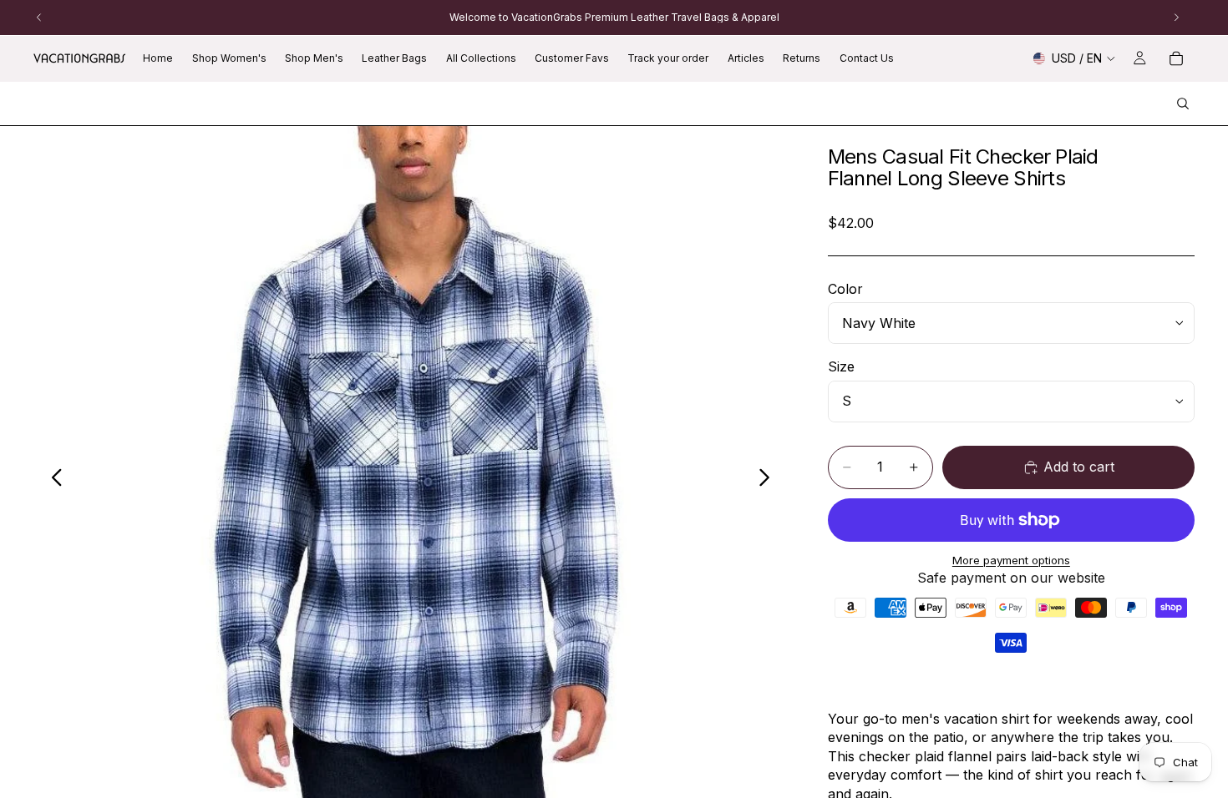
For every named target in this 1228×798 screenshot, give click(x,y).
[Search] (1183, 103)
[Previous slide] (52, 480)
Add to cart (1078, 466)
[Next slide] (769, 480)
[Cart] (1176, 58)
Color (845, 288)
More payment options (1011, 560)
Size (841, 366)
